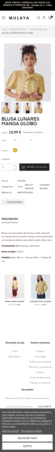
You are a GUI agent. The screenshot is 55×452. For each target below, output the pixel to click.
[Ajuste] (44, 18)
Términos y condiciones (40, 367)
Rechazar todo (27, 438)
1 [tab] (24, 314)
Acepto (27, 446)
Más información (10, 430)
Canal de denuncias (40, 378)
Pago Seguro (14, 357)
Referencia (6, 193)
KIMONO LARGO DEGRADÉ (14, 301)
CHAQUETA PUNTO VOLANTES (40, 301)
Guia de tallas (14, 202)
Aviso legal (40, 357)
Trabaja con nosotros (40, 383)
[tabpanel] (14, 293)
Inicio (20, 187)
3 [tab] (30, 314)
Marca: (4, 181)
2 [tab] (27, 314)
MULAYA (22, 181)
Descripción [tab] (9, 218)
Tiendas (40, 351)
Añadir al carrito (37, 167)
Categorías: (7, 187)
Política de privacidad (40, 362)
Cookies (40, 372)
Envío (15, 351)
